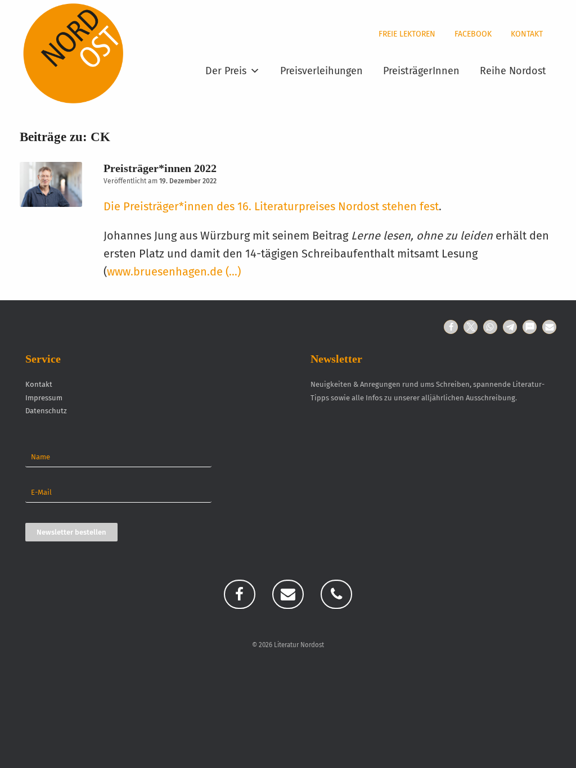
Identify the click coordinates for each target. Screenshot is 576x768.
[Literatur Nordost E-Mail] (288, 594)
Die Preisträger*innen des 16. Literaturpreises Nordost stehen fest (271, 206)
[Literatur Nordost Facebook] (239, 594)
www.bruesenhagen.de (165, 271)
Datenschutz (46, 410)
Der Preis (225, 71)
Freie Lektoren (407, 34)
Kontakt (527, 34)
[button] (451, 327)
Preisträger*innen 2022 (160, 168)
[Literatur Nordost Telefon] (336, 594)
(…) (233, 271)
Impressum (43, 398)
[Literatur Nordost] (73, 53)
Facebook (473, 34)
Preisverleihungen (321, 71)
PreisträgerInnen (421, 71)
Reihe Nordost (513, 71)
